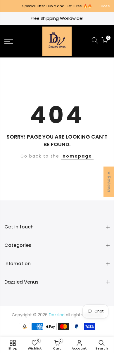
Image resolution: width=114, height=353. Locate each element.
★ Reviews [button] (109, 181)
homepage (77, 156)
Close (12, 6)
